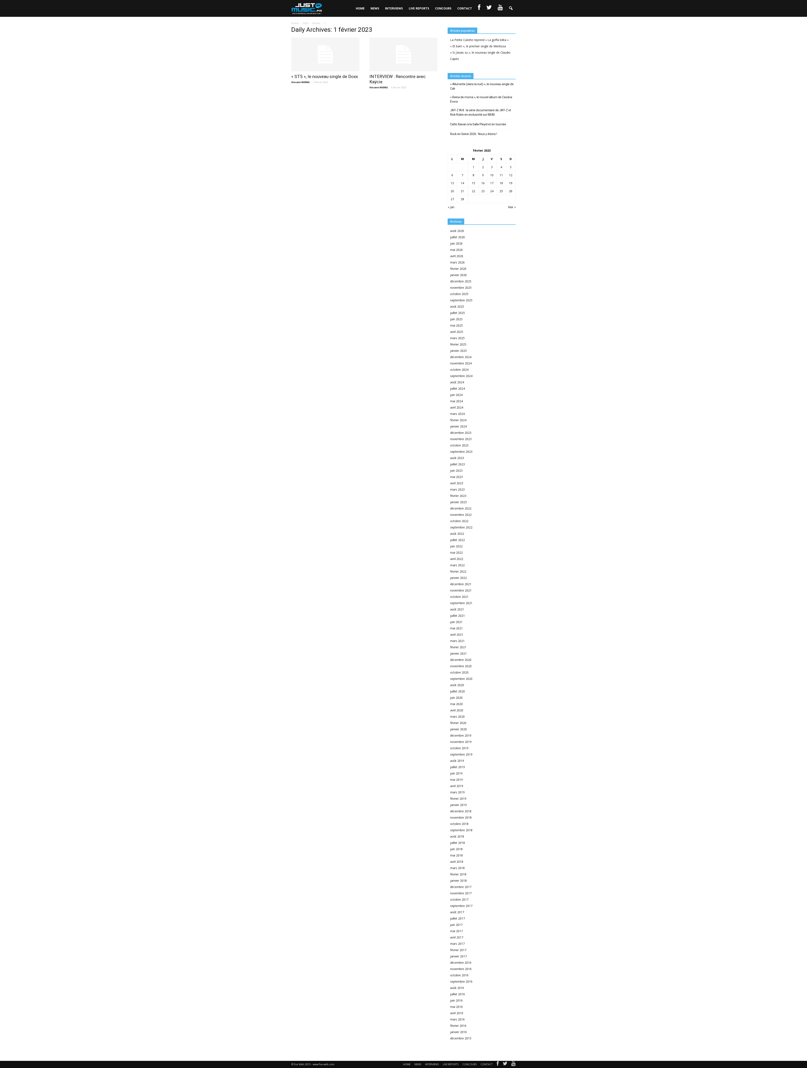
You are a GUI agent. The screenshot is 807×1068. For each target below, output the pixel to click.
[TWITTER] (489, 8)
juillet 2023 (457, 464)
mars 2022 (457, 565)
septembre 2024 (461, 376)
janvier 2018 (458, 881)
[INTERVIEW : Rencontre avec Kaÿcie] (403, 54)
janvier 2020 (458, 729)
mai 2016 (456, 1007)
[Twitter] (505, 1064)
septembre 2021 (461, 603)
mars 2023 (457, 489)
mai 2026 (456, 250)
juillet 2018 (457, 843)
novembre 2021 (461, 590)
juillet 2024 (457, 388)
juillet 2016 (457, 994)
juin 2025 (456, 319)
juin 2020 (456, 698)
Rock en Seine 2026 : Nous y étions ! (473, 134)
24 (491, 191)
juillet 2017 (457, 918)
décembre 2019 (460, 735)
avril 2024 (456, 407)
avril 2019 (456, 786)
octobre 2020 (459, 672)
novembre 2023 (461, 439)
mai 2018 (456, 855)
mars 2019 (457, 792)
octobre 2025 (459, 294)
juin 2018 (456, 849)
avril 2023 (456, 483)
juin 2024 (456, 395)
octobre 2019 (459, 748)
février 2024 (458, 420)
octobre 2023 (459, 445)
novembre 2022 (461, 515)
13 (452, 183)
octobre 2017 (459, 899)
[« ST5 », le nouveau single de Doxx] (325, 54)
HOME (360, 8)
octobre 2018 (459, 824)
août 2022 (457, 534)
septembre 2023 (461, 452)
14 (462, 183)
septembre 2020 (461, 679)
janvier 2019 (458, 805)
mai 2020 (456, 704)
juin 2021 (456, 622)
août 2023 (457, 458)
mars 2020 (457, 717)
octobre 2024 (459, 370)
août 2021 (457, 609)
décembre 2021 (460, 584)
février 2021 (458, 647)
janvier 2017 (458, 956)
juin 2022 (456, 546)
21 (462, 191)
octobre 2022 (459, 521)
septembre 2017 (461, 906)
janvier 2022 (458, 578)
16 (483, 183)
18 (501, 183)
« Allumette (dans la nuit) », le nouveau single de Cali (482, 86)
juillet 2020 (457, 691)
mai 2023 (456, 477)
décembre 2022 (460, 508)
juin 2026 (456, 243)
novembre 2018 (461, 817)
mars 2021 (457, 641)
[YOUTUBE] (500, 8)
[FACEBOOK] (479, 8)
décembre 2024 (460, 357)
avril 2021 (456, 635)
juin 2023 (456, 470)
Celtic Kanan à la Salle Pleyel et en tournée (478, 124)
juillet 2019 (457, 767)
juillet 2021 (457, 616)
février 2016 (458, 1026)
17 (491, 183)
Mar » (512, 207)
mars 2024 (457, 414)
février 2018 (458, 874)
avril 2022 (456, 559)
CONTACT (464, 8)
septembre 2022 (461, 527)
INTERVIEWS (394, 8)
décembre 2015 (460, 1038)
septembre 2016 (461, 981)
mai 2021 (456, 628)
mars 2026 (457, 262)
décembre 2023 (460, 433)
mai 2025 (456, 325)
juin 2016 (456, 1000)
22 (473, 191)
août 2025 (457, 306)
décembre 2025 (460, 281)
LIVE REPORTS (419, 8)
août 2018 (457, 836)
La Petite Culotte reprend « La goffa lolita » (479, 40)
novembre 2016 (461, 969)
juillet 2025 (457, 313)
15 (473, 183)
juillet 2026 (457, 237)
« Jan (451, 207)
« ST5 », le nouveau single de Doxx (324, 76)
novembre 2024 (461, 363)
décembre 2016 (460, 963)
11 (501, 175)
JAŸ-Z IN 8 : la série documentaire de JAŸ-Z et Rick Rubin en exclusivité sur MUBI (480, 112)
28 (462, 199)
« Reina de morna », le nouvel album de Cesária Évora (481, 99)
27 (452, 199)
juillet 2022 (457, 540)
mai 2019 (456, 780)
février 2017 (458, 950)
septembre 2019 (461, 754)
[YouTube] (513, 1064)
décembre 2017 (460, 887)
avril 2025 (456, 332)
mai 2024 (456, 401)
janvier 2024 (458, 426)
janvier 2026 (458, 275)
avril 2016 (456, 1013)
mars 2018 (457, 868)
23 (483, 191)
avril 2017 (456, 937)
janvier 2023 (458, 502)
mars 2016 (457, 1019)
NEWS (375, 8)
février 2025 (458, 344)
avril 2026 (456, 256)
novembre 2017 (461, 893)
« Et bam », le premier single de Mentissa (478, 46)
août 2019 (457, 761)
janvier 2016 (458, 1032)
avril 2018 (456, 862)
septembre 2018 (461, 830)
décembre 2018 (460, 811)
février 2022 (458, 571)
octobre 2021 (459, 597)
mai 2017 (456, 931)
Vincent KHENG (300, 82)
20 (452, 191)
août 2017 (457, 912)
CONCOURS (443, 8)
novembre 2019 (461, 742)
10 (491, 175)
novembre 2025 (461, 288)
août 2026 (457, 231)
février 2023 (458, 496)
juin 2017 (456, 925)
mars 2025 (457, 338)
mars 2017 (457, 944)
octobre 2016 (459, 975)
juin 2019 (456, 773)
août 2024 (457, 382)
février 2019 (458, 799)
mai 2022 (456, 553)
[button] (511, 8)
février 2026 (458, 269)
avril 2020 (456, 710)
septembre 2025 (461, 300)
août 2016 (457, 988)
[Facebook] (498, 1064)
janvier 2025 (458, 351)
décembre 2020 (460, 660)
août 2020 (457, 685)
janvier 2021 (458, 653)
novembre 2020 (461, 666)
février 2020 (458, 723)
